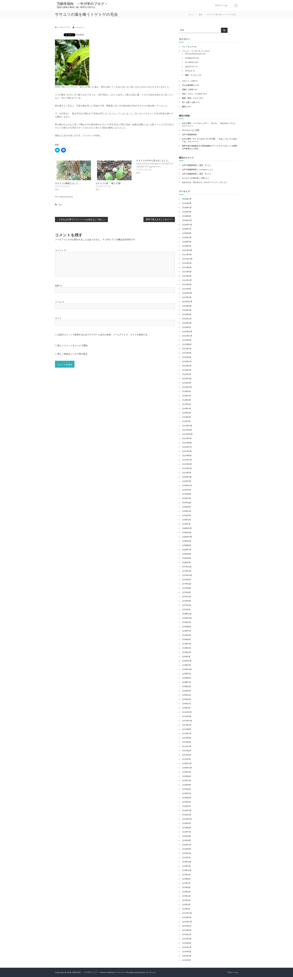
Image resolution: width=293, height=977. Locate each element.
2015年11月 (186, 665)
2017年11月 (186, 571)
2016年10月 (187, 618)
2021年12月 (187, 378)
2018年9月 (186, 541)
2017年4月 (186, 596)
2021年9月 (186, 391)
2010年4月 (186, 947)
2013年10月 (187, 768)
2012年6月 (186, 836)
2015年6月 (186, 686)
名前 (58, 285)
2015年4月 (186, 695)
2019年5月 (186, 507)
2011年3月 (186, 900)
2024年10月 (187, 259)
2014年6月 (186, 738)
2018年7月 (186, 549)
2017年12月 (187, 567)
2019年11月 (186, 481)
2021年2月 (186, 417)
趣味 (200, 14)
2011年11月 (186, 866)
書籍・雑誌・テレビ (190, 98)
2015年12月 (186, 661)
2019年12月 (187, 477)
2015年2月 (186, 703)
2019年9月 (186, 490)
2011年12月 (186, 862)
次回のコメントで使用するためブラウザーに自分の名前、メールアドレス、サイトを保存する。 (103, 334)
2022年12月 (187, 331)
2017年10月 (187, 575)
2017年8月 (186, 584)
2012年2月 (186, 853)
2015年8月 (186, 678)
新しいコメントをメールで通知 (72, 345)
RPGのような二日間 (190, 130)
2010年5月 (186, 943)
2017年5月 (186, 592)
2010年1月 (186, 960)
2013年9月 (186, 772)
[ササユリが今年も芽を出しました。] (156, 166)
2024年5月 (186, 276)
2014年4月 (186, 746)
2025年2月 (186, 246)
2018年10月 (187, 537)
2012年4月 (186, 845)
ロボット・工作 (188, 81)
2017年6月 (186, 588)
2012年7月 (186, 832)
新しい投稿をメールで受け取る (72, 353)
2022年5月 (186, 357)
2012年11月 (186, 815)
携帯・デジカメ (191, 75)
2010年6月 (186, 939)
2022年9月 (186, 340)
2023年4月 (187, 319)
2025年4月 (186, 237)
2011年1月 (186, 909)
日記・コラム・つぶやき (192, 94)
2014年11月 (186, 716)
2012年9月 (186, 823)
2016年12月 (187, 614)
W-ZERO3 (189, 62)
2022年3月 (186, 366)
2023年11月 (187, 297)
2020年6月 (187, 451)
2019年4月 (186, 511)
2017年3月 (186, 601)
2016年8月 (186, 626)
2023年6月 (186, 310)
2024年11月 (187, 254)
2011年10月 (186, 870)
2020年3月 (187, 464)
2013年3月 (186, 797)
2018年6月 (186, 554)
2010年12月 (187, 913)
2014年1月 (186, 759)
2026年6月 (186, 203)
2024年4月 (187, 280)
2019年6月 (186, 502)
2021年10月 (187, 387)
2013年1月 (186, 806)
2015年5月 (186, 691)
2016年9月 (186, 622)
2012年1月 (186, 857)
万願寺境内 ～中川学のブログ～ (82, 4)
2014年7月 (186, 733)
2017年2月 (186, 605)
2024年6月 (187, 271)
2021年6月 (186, 400)
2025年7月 (186, 229)
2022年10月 (187, 336)
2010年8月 (186, 930)
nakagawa (79, 27)
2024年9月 (187, 263)
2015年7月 (186, 682)
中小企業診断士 (188, 85)
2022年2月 (186, 370)
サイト (58, 318)
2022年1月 (186, 374)
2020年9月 (187, 438)
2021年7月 (186, 395)
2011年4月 (186, 896)
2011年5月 (186, 892)
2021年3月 (186, 413)
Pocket (80, 34)
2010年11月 (186, 917)
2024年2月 (187, 284)
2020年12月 (187, 425)
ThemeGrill (120, 972)
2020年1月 (186, 472)
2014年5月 (186, 742)
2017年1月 (186, 609)
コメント (60, 250)
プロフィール (221, 5)
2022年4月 (187, 361)
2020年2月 (187, 468)
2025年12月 (187, 220)
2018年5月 (186, 558)
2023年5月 (186, 314)
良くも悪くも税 (188, 102)
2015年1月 (186, 708)
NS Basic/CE (190, 58)
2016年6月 (186, 635)
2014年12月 (187, 712)
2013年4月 (186, 793)
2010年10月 (187, 921)
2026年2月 (186, 212)
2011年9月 (186, 874)
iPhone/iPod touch (193, 54)
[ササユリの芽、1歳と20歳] (114, 170)
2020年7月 (187, 447)
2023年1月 (186, 327)
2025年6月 (186, 233)
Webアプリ (190, 66)
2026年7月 (186, 199)
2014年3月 (186, 750)
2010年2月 (186, 956)
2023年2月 (186, 323)
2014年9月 (186, 725)
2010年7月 (186, 934)
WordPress (150, 972)
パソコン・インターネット (193, 51)
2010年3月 (186, 951)
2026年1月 (186, 216)
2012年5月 (186, 840)
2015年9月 (186, 673)
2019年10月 (187, 485)
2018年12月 (187, 528)
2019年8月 (186, 494)
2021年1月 (186, 421)
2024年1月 (186, 289)
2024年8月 (187, 267)
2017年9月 (186, 579)
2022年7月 (186, 348)
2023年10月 (187, 301)
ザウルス (188, 71)
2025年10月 (187, 224)
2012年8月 (186, 827)
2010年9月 (186, 926)
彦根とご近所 (187, 89)
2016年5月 (186, 639)
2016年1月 (186, 656)
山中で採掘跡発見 (189, 134)
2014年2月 (186, 755)
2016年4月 (186, 644)
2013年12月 (187, 763)
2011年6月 (186, 887)
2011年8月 (186, 879)
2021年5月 (186, 404)
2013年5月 (186, 789)
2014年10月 (187, 721)
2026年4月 (187, 207)
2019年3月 (186, 515)
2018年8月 (186, 545)
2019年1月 (186, 524)
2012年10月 (187, 819)
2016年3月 (186, 648)
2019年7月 (186, 498)
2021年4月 (186, 408)
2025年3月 (186, 242)
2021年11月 (186, 383)
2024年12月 (187, 250)
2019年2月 (186, 520)
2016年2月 (186, 652)
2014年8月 (186, 729)
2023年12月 (187, 293)
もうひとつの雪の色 (190, 178)
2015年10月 (187, 669)
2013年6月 (186, 785)
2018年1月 (186, 562)
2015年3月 (186, 699)
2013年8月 (186, 776)
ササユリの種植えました (66, 183)
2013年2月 (186, 802)
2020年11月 (187, 430)
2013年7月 (186, 780)
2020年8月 (187, 443)
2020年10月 (187, 434)
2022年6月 (186, 353)
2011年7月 (186, 883)
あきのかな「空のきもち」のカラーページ (199, 182)
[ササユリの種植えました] (73, 170)
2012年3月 (186, 849)
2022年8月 (187, 344)
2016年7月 (186, 631)
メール (59, 302)
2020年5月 (187, 455)
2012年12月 (187, 810)
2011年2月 (186, 904)
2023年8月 (187, 306)
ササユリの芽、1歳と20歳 (108, 183)
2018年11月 (186, 532)
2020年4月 (187, 460)
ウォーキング (187, 47)
